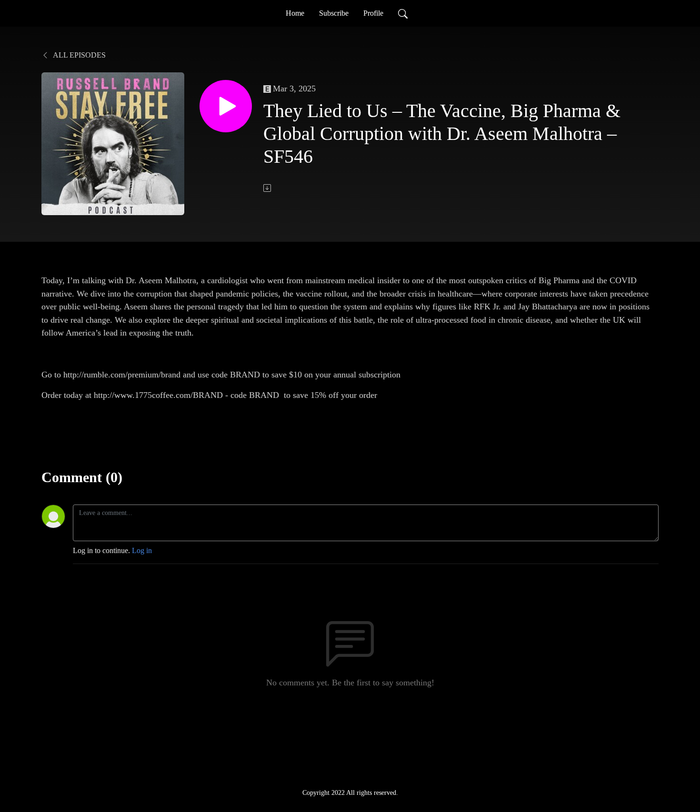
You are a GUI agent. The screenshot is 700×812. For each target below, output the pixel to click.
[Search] (402, 13)
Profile (373, 13)
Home (295, 13)
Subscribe (334, 13)
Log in (142, 550)
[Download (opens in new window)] (268, 188)
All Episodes (78, 55)
